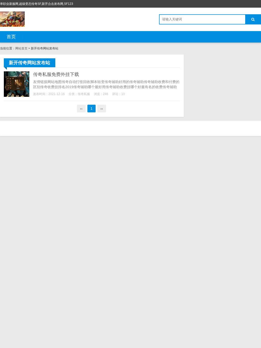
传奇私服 (84, 94)
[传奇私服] (12, 19)
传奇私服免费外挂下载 (56, 74)
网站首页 (21, 48)
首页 (11, 36)
